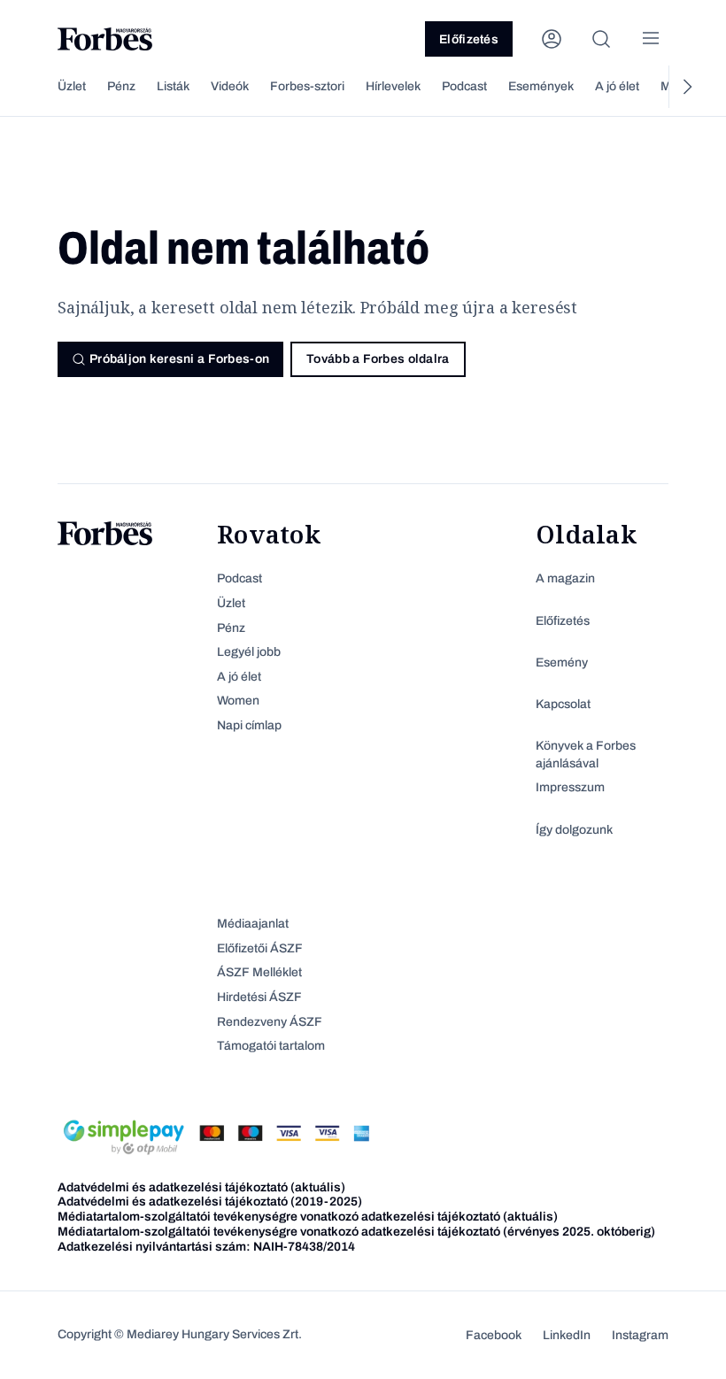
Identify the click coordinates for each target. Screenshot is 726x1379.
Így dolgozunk (574, 829)
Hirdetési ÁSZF (259, 997)
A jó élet (617, 86)
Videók (230, 86)
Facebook (493, 1335)
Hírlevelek (393, 86)
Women (238, 700)
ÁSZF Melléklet (259, 972)
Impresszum (570, 787)
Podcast (464, 86)
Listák (173, 86)
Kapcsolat (563, 704)
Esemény (562, 662)
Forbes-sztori (307, 86)
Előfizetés (468, 39)
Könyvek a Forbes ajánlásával (586, 754)
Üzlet (72, 86)
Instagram (640, 1335)
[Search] (601, 39)
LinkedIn (567, 1335)
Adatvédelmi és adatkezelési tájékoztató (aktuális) (201, 1187)
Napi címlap (249, 725)
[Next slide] (686, 86)
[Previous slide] (40, 86)
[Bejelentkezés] (551, 39)
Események (541, 86)
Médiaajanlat (253, 923)
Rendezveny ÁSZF (269, 1021)
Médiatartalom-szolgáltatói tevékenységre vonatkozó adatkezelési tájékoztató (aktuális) (308, 1216)
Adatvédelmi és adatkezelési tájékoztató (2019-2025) (210, 1201)
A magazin (565, 578)
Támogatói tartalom (271, 1045)
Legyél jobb (249, 652)
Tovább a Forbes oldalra (377, 359)
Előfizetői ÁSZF (260, 948)
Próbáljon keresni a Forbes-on (179, 359)
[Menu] (650, 39)
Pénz (121, 86)
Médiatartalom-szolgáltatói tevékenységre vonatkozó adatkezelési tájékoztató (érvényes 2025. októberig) (356, 1231)
